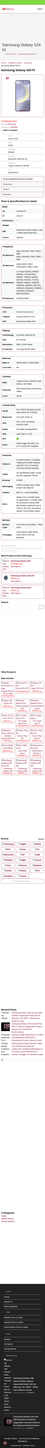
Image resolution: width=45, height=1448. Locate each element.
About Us (8, 1301)
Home (6, 1297)
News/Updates (8, 1221)
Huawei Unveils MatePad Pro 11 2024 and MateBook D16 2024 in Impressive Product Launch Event (28, 1037)
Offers (6, 189)
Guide (3, 1216)
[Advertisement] (22, 29)
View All (41, 839)
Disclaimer (22, 1441)
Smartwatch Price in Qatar (16, 1327)
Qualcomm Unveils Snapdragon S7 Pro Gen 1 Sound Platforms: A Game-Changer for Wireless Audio (27, 1052)
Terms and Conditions (29, 1438)
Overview (7, 184)
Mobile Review (7, 1218)
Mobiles (14, 127)
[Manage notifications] (5, 1443)
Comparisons (10, 1349)
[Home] (2, 54)
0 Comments (30, 1393)
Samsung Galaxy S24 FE (27, 54)
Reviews (7, 194)
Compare (8, 1344)
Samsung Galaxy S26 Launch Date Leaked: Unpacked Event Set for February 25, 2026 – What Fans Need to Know (27, 1016)
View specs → (16, 566)
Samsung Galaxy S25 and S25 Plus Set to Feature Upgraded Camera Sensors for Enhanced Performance (27, 1027)
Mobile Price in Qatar (13, 1317)
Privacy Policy (10, 1438)
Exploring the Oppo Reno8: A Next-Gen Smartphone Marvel (27, 1045)
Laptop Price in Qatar (13, 1322)
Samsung (27, 555)
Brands (7, 1339)
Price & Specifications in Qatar (18, 179)
